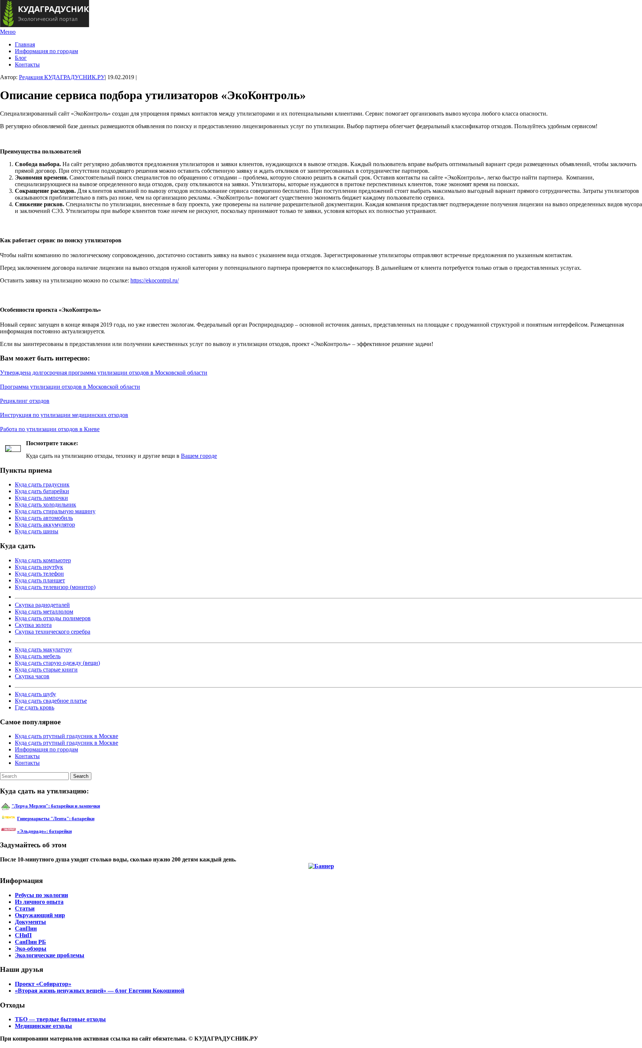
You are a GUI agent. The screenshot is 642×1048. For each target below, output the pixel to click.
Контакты (27, 64)
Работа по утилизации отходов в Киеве (50, 429)
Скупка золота (33, 625)
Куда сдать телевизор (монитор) (55, 587)
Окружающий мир (40, 915)
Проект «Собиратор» (43, 984)
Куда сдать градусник (42, 484)
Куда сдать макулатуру (43, 649)
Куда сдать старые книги (46, 669)
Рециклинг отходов (24, 401)
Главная (25, 44)
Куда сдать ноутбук (39, 567)
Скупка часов (32, 676)
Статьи (25, 908)
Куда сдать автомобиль (44, 518)
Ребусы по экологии (41, 895)
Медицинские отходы (43, 1026)
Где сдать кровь (34, 707)
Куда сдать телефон (39, 573)
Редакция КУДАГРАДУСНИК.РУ (62, 77)
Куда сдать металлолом (44, 611)
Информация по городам (46, 51)
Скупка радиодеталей (42, 605)
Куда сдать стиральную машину (55, 511)
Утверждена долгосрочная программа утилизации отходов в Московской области (103, 372)
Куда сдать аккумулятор (45, 524)
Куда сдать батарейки (42, 491)
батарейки (72, 818)
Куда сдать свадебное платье (51, 701)
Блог (21, 58)
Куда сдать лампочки (41, 498)
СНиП (23, 935)
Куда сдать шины (36, 531)
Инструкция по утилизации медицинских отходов (64, 415)
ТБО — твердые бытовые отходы (60, 1019)
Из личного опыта (39, 902)
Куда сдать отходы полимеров (53, 618)
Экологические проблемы (49, 955)
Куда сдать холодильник (45, 504)
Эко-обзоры (30, 948)
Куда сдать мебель (38, 656)
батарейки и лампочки (56, 806)
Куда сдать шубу (35, 694)
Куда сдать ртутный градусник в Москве (66, 736)
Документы (30, 922)
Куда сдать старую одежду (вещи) (57, 663)
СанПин (26, 928)
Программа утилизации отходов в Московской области (70, 387)
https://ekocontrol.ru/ (154, 280)
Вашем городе (199, 456)
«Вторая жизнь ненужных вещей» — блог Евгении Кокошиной (99, 990)
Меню (8, 32)
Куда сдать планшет (40, 580)
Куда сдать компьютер (43, 560)
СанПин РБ (30, 942)
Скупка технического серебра (52, 631)
